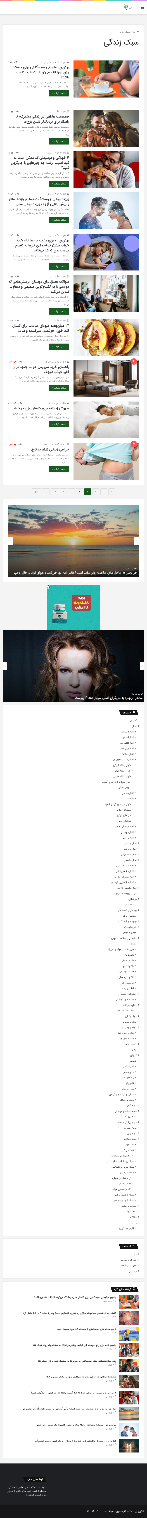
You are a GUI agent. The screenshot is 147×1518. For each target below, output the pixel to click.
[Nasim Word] (128, 7)
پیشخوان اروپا (130, 905)
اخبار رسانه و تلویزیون (123, 760)
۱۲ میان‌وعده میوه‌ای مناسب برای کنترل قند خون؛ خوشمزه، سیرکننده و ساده (40, 328)
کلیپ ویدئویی (126, 1228)
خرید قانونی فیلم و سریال (121, 949)
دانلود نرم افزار (126, 977)
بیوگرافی (132, 899)
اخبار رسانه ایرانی (122, 765)
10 (54, 492)
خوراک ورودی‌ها (129, 1260)
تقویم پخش (124, 788)
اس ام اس (128, 1066)
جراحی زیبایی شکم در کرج (50, 449)
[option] (73, 541)
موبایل (43, 1491)
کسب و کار (128, 1150)
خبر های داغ (130, 927)
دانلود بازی (128, 955)
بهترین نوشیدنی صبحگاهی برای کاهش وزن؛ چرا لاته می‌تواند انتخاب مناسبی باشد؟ (41, 72)
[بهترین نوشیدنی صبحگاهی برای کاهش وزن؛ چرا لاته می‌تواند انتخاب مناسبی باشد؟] (106, 78)
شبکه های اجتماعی (124, 1000)
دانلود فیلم (128, 966)
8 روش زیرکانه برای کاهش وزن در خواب (40, 408)
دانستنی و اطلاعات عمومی (124, 938)
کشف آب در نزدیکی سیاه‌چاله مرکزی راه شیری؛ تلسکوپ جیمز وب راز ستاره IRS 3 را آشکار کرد (69, 1313)
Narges (63, 62)
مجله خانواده (130, 1128)
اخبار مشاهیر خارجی (123, 877)
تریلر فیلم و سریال (121, 1178)
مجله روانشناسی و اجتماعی (120, 1161)
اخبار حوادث (128, 754)
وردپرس (133, 1271)
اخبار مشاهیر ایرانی (124, 866)
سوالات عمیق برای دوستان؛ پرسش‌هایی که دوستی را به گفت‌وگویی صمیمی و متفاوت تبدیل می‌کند (38, 286)
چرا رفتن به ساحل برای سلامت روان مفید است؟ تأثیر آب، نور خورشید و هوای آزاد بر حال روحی (69, 1409)
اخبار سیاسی (128, 793)
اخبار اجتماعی (127, 732)
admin (63, 362)
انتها (36, 492)
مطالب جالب (130, 1212)
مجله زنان (132, 1133)
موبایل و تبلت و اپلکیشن (121, 1094)
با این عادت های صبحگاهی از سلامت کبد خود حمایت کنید (86, 1329)
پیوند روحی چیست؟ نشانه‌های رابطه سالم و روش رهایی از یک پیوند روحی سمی (39, 201)
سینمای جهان (124, 821)
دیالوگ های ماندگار (127, 1011)
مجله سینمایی (127, 1172)
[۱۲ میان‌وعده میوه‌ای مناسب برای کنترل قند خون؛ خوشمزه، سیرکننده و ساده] (106, 337)
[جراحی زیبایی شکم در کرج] (106, 461)
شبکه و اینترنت (129, 1027)
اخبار (134, 726)
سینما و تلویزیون (129, 1022)
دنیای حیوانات (130, 1005)
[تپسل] (48, 587)
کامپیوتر (130, 1083)
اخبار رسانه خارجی (121, 776)
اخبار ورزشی (128, 838)
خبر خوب (129, 1145)
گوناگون (133, 1061)
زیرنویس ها (128, 983)
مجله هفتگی (130, 1139)
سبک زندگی (131, 1016)
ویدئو (134, 1223)
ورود (134, 1254)
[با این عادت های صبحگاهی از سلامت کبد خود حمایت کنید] (129, 1334)
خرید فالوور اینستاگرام (18, 1487)
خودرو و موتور (130, 933)
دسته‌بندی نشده (129, 994)
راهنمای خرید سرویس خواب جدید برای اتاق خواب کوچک (41, 369)
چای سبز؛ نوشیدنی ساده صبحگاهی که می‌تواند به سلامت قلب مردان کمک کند (77, 1361)
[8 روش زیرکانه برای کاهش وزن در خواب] (106, 420)
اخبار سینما (129, 799)
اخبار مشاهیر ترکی (125, 871)
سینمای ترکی (124, 815)
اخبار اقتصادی (127, 743)
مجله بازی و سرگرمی (127, 1117)
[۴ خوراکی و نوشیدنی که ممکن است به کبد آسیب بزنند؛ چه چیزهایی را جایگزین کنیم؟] (106, 169)
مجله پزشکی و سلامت (126, 1122)
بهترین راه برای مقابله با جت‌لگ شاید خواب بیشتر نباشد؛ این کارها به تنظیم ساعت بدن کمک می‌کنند (42, 245)
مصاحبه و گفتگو (129, 1206)
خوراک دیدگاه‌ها (129, 1265)
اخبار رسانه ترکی (122, 771)
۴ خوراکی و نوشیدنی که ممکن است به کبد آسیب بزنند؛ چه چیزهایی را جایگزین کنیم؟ (40, 163)
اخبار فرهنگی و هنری (123, 827)
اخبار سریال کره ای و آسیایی (116, 782)
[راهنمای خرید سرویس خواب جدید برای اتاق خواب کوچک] (106, 378)
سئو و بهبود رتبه (126, 1033)
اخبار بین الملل (127, 748)
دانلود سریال (128, 960)
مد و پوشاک (128, 1089)
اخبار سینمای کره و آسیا (118, 804)
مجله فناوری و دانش (123, 1200)
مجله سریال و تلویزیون (122, 1167)
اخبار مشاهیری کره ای (122, 882)
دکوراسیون (128, 1072)
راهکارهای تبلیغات (121, 1156)
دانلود (134, 944)
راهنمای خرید (127, 1078)
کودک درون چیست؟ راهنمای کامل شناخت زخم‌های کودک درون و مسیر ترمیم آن (84, 572)
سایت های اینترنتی (124, 1039)
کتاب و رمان (128, 988)
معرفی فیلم (125, 1184)
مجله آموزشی (130, 1106)
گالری (134, 1050)
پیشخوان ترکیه (129, 916)
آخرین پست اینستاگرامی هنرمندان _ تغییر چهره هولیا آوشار (103, 697)
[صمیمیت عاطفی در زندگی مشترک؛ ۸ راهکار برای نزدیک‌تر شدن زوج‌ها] (106, 128)
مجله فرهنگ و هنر (124, 1195)
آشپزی (133, 721)
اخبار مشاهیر (130, 860)
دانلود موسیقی (126, 972)
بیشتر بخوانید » (59, 93)
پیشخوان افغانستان (127, 910)
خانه (134, 32)
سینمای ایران (124, 810)
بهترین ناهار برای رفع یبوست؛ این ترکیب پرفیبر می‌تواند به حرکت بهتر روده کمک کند (74, 1345)
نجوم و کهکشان (126, 1100)
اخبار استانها (128, 737)
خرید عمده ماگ (38, 1487)
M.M (64, 403)
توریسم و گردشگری (127, 921)
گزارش (133, 1055)
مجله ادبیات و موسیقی (126, 1111)
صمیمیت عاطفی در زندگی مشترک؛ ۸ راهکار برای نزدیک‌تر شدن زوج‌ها (42, 119)
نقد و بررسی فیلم (122, 1189)
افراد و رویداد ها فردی (126, 894)
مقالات (133, 1217)
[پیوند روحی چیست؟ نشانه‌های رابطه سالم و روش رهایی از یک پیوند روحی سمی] (106, 210)
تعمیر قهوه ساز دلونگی (26, 1491)
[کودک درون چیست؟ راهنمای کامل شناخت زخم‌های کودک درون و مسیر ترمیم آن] (129, 1445)
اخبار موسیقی (127, 832)
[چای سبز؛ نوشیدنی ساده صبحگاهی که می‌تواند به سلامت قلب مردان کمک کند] (129, 1365)
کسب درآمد (131, 1044)
